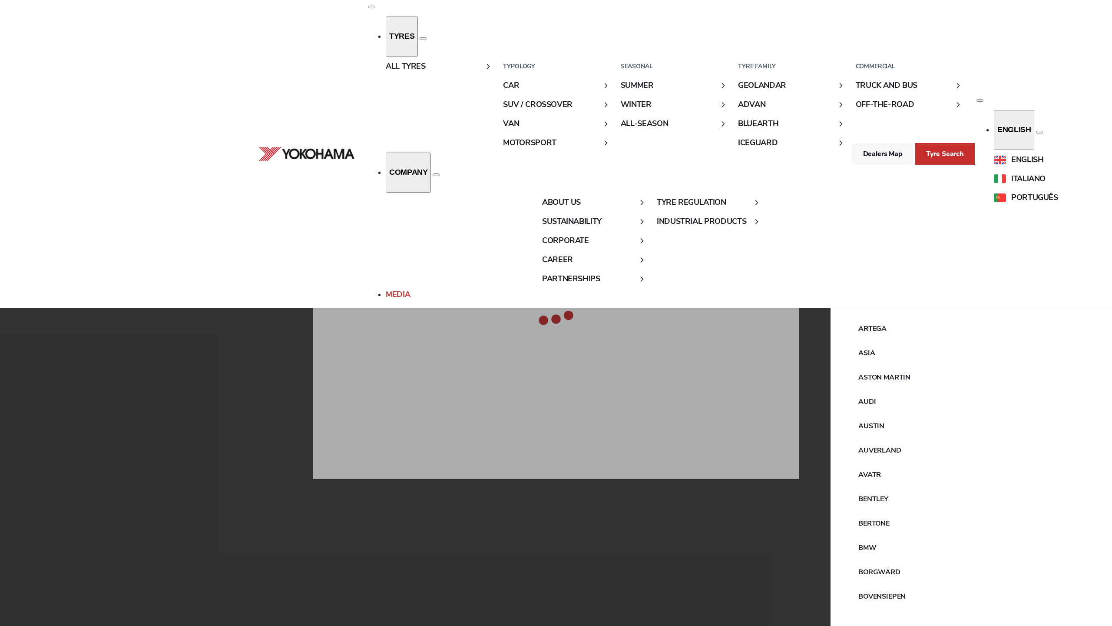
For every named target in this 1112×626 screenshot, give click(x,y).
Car (511, 85)
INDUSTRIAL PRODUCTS (701, 221)
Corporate (565, 240)
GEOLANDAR (762, 85)
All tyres (406, 66)
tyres (401, 36)
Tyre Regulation (691, 202)
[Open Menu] (371, 7)
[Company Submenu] (436, 174)
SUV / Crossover (538, 104)
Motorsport (529, 142)
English (1014, 129)
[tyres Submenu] (423, 38)
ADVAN (751, 104)
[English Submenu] (1039, 132)
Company (408, 172)
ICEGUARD (758, 142)
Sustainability (572, 221)
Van (511, 123)
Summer (637, 85)
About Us (561, 202)
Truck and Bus (886, 85)
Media (398, 294)
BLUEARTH (758, 123)
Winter (636, 104)
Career (557, 259)
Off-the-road (885, 104)
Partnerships (571, 278)
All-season (644, 123)
